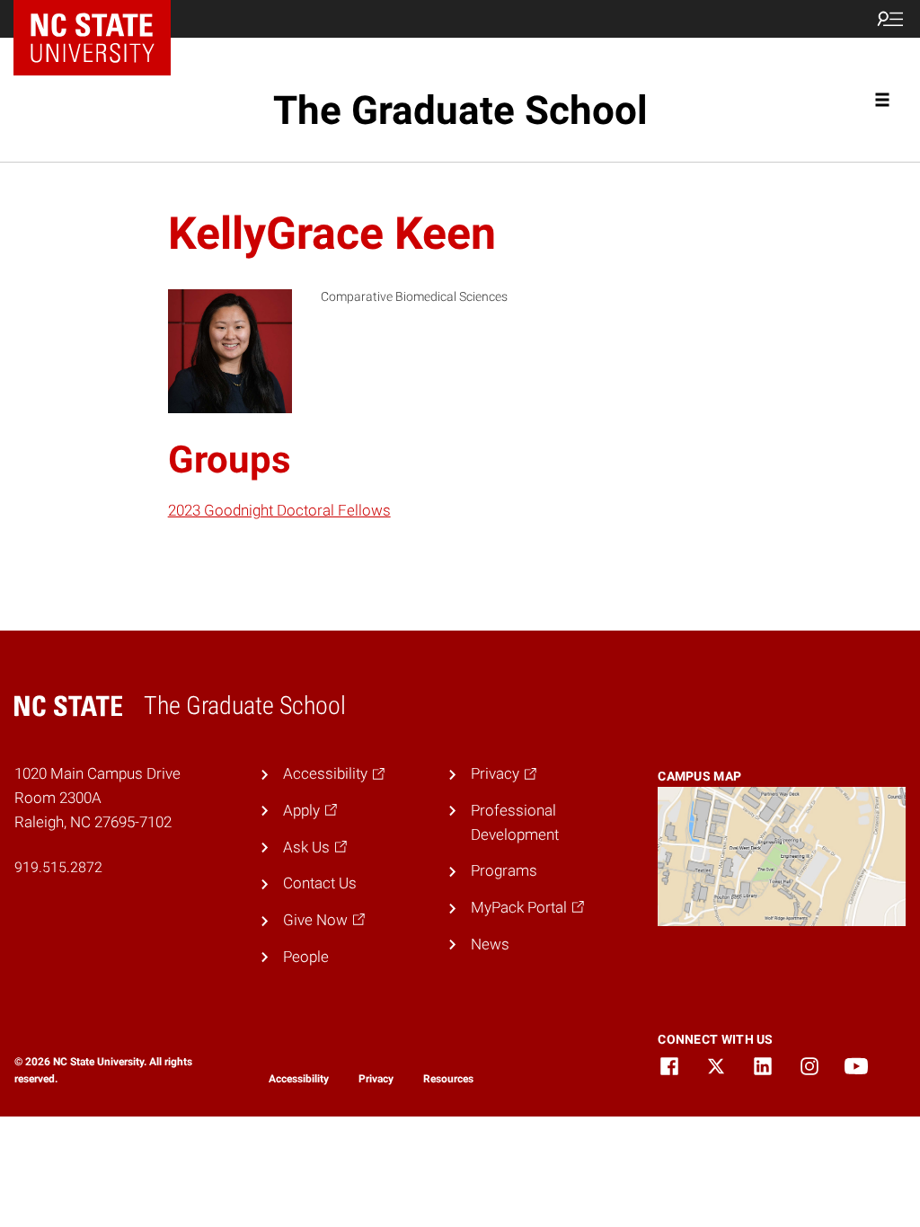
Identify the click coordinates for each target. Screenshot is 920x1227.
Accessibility (299, 1079)
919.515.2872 (58, 867)
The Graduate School (460, 110)
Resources (448, 1079)
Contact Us (320, 883)
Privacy (376, 1079)
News (490, 944)
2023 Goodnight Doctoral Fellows (279, 510)
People (306, 957)
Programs (504, 870)
